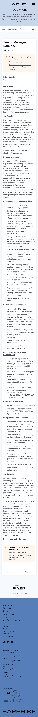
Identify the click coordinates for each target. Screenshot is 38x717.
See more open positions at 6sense (19, 572)
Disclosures (7, 634)
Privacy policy (14, 593)
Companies (8, 614)
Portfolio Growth (11, 620)
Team (5, 617)
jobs (3, 29)
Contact (6, 626)
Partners (7, 608)
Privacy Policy (8, 631)
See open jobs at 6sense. (18, 62)
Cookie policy (24, 593)
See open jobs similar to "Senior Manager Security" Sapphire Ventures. (20, 67)
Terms (5, 629)
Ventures (7, 605)
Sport (5, 611)
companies (12, 29)
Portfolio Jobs (8, 636)
